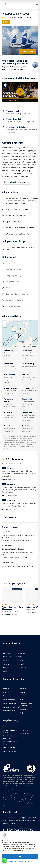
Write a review (10, 517)
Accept (20, 856)
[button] (5, 322)
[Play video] (20, 92)
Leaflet (17, 346)
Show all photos (28, 51)
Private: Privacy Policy (23, 861)
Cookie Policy (12, 861)
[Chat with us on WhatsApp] (4, 860)
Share (7, 22)
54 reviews (11, 17)
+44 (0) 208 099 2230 (18, 829)
